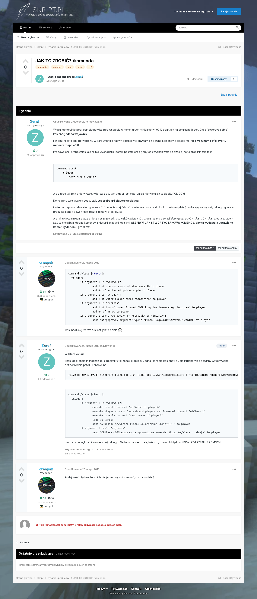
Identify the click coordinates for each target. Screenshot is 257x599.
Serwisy (47, 27)
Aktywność (123, 37)
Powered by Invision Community (128, 593)
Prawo (66, 27)
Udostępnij (196, 78)
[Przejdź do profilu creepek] (46, 278)
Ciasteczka (152, 588)
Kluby (52, 37)
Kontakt (136, 588)
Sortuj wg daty (205, 248)
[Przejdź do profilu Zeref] (39, 79)
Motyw (101, 588)
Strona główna (29, 37)
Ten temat (222, 27)
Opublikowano (70, 121)
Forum (27, 27)
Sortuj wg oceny (227, 248)
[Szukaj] (237, 28)
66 (44, 291)
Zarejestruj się (229, 11)
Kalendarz (73, 37)
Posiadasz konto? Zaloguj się (193, 11)
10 (52, 291)
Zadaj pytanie (229, 94)
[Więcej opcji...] (234, 121)
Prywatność (119, 588)
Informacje (97, 37)
